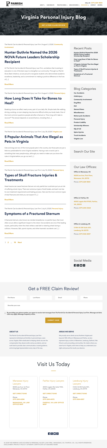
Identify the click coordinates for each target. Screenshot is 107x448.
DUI (75, 106)
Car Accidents (79, 93)
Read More (9, 84)
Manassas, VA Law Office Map (21, 403)
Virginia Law (57, 132)
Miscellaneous (79, 112)
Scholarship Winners (81, 125)
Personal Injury (59, 93)
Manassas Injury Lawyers (20, 382)
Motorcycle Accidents (82, 116)
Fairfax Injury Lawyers (53, 381)
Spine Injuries (79, 132)
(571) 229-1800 (96, 3)
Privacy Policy (20, 444)
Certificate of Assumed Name (46, 444)
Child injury (78, 96)
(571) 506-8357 (84, 234)
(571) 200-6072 (48, 399)
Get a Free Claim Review (53, 25)
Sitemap (30, 444)
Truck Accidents (80, 135)
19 (15, 242)
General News (79, 109)
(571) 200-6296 (19, 399)
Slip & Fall (77, 129)
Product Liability (80, 122)
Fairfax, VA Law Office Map (53, 403)
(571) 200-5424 (85, 208)
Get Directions (20, 393)
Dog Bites (77, 103)
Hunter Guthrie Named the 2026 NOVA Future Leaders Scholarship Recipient (86, 54)
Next (20, 242)
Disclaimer (8, 444)
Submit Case (53, 320)
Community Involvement (83, 99)
